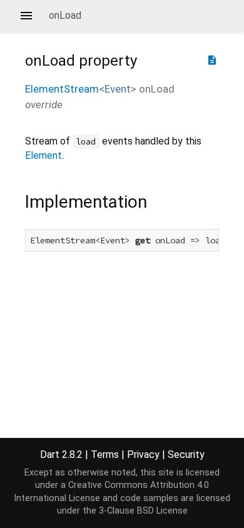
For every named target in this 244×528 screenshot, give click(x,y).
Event (117, 89)
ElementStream (62, 89)
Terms (105, 454)
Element (43, 155)
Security (186, 454)
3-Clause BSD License (143, 510)
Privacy (143, 454)
